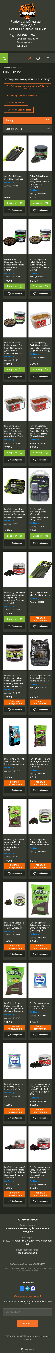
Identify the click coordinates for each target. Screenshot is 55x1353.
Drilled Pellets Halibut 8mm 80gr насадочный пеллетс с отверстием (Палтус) (39, 181)
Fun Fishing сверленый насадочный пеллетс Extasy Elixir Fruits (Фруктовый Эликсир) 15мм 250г (14, 597)
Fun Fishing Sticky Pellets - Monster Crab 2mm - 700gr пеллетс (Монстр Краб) (40, 927)
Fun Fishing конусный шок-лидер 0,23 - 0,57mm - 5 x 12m (14, 1086)
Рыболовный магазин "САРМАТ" (27, 23)
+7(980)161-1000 (26, 35)
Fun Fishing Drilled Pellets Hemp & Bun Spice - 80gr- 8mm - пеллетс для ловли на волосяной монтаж (14, 681)
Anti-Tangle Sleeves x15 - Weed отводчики (40, 593)
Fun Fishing (9, 182)
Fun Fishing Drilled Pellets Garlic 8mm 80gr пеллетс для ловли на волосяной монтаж (39, 264)
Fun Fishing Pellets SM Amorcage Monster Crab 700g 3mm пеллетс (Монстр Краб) (14, 844)
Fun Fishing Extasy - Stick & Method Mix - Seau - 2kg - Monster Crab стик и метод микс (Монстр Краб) (13, 431)
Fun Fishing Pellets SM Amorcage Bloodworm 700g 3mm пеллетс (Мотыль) (40, 763)
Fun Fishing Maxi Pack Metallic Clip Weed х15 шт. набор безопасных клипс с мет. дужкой (14, 513)
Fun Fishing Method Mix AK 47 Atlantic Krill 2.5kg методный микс (14, 761)
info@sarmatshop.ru (27, 1253)
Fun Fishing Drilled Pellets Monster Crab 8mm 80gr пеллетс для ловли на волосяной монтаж (13, 348)
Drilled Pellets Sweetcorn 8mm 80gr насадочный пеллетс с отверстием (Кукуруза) (14, 264)
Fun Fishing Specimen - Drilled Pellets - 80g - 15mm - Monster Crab (40, 842)
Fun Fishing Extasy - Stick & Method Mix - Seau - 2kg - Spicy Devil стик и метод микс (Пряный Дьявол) (40, 431)
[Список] (48, 129)
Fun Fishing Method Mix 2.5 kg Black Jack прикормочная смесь (40, 678)
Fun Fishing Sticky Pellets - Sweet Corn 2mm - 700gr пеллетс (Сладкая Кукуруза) (14, 1007)
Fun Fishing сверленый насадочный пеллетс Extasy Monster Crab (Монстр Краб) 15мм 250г (40, 1089)
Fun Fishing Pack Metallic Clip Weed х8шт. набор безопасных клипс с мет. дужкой (39, 514)
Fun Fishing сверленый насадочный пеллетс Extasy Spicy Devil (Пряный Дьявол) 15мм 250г (40, 1172)
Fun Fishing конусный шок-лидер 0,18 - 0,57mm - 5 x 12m (39, 1006)
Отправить (25, 1323)
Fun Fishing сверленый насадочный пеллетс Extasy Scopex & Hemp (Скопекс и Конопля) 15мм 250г (14, 1172)
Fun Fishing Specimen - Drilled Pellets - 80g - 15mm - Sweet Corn (14, 925)
